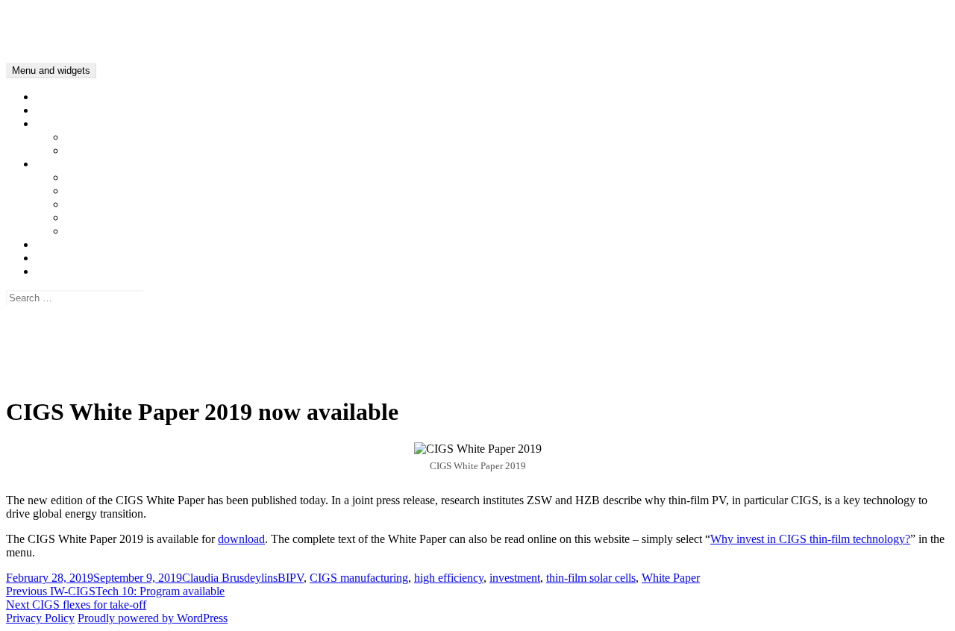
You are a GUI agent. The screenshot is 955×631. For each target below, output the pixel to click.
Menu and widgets (51, 70)
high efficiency (448, 577)
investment (514, 577)
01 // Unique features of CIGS (136, 177)
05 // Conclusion (104, 231)
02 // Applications (107, 190)
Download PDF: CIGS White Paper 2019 (134, 257)
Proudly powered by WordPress (153, 618)
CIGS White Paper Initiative (102, 244)
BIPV (291, 577)
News (49, 96)
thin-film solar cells (591, 577)
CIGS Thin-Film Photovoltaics (78, 18)
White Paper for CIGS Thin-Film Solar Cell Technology (168, 110)
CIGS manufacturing (359, 577)
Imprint (53, 375)
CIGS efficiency (104, 137)
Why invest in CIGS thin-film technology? (810, 539)
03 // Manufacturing (112, 204)
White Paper (671, 577)
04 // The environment (118, 217)
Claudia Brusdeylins (230, 577)
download (241, 539)
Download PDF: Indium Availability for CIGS (145, 271)
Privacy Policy (70, 362)
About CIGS (66, 123)
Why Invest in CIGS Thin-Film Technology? (142, 163)
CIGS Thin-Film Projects (125, 150)
